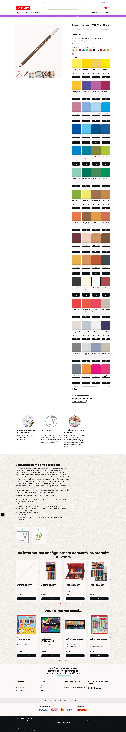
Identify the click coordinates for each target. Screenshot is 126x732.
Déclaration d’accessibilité (63, 722)
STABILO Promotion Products (47, 693)
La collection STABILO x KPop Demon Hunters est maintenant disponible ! (61, 16)
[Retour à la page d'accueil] (23, 8)
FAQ (41, 685)
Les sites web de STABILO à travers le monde (74, 687)
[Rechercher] (76, 8)
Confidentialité (36, 720)
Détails (27, 598)
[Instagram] (88, 688)
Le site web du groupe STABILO (71, 685)
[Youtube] (97, 688)
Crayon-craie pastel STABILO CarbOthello (25, 585)
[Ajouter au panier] (76, 77)
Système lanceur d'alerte (21, 690)
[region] (38, 51)
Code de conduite (20, 687)
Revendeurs (42, 690)
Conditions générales (86, 720)
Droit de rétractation (99, 720)
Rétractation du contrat (25, 729)
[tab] (20, 459)
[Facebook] (91, 688)
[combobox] (63, 8)
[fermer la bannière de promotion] (125, 16)
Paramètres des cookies (59, 720)
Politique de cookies (46, 720)
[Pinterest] (100, 688)
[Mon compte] (101, 8)
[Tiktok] (94, 688)
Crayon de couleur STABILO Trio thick (24, 638)
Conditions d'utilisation (73, 720)
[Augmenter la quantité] (79, 73)
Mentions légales (25, 720)
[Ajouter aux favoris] (36, 562)
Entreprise (18, 685)
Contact (41, 687)
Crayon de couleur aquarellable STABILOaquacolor (48, 639)
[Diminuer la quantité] (73, 73)
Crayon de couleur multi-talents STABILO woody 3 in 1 (74, 639)
